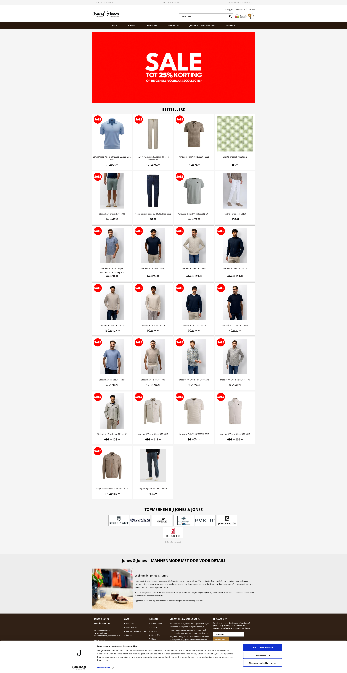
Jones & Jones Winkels (202, 25)
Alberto (154, 627)
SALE (114, 25)
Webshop (173, 25)
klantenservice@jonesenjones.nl (107, 635)
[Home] (105, 13)
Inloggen (229, 9)
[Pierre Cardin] (227, 520)
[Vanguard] (162, 520)
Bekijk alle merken (172, 542)
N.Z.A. (153, 639)
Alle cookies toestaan (263, 647)
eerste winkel (168, 592)
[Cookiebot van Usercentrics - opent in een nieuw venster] (79, 668)
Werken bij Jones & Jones (136, 631)
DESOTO (154, 631)
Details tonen (103, 667)
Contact (251, 9)
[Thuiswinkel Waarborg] (239, 16)
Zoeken (230, 16)
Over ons (130, 623)
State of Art (155, 635)
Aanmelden (220, 639)
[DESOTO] (173, 532)
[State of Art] (118, 520)
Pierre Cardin (156, 623)
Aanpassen (261, 655)
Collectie (151, 25)
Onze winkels (131, 627)
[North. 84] (205, 520)
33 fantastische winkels (242, 592)
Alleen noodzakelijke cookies (262, 663)
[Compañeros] (140, 520)
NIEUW (131, 25)
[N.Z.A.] (184, 520)
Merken (230, 25)
